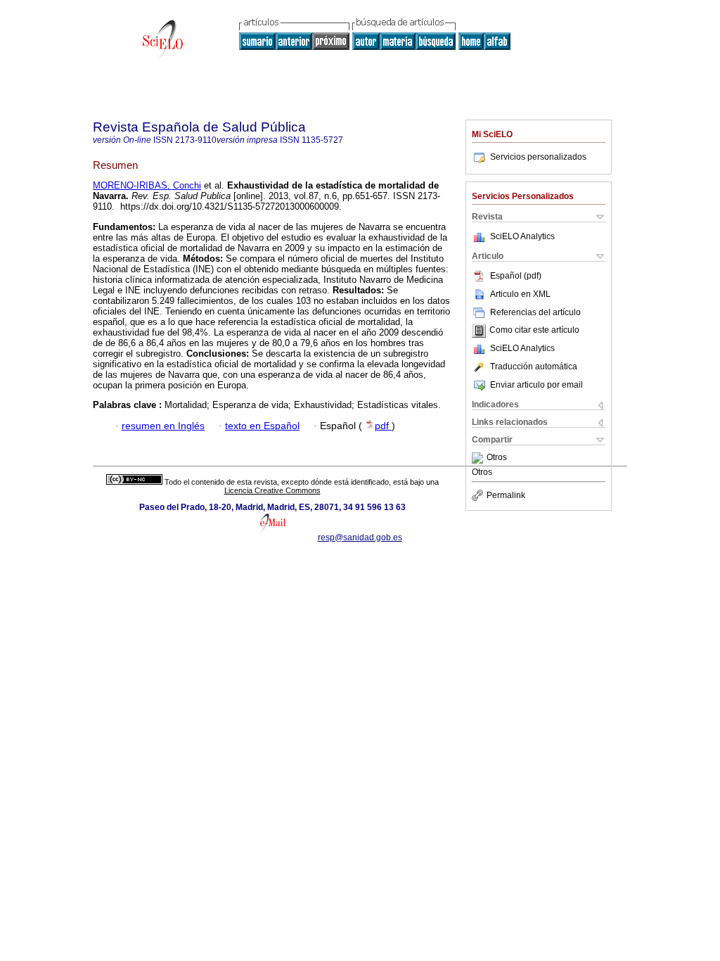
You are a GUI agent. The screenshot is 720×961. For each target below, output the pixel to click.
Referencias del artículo (535, 312)
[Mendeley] (479, 458)
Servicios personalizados (538, 157)
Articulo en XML (520, 294)
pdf (383, 426)
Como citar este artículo (534, 331)
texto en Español (262, 426)
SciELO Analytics (522, 236)
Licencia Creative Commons (272, 490)
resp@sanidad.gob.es (360, 537)
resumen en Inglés (163, 426)
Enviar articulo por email (536, 385)
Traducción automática (533, 366)
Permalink (506, 495)
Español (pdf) (515, 276)
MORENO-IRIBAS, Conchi (147, 185)
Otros (497, 458)
